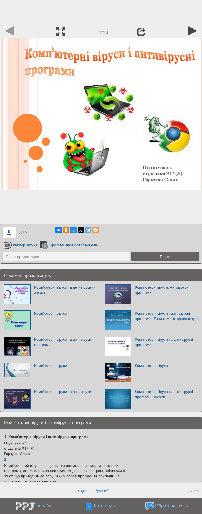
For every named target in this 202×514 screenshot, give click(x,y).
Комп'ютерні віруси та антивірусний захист (64, 289)
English (83, 490)
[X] (81, 230)
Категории (104, 505)
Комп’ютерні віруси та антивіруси (62, 391)
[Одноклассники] (66, 230)
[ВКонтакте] (58, 230)
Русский (101, 490)
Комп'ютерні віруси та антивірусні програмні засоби (164, 394)
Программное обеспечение (73, 244)
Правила (193, 490)
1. (5, 436)
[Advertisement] (101, 12)
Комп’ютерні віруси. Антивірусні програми (162, 289)
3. (5, 481)
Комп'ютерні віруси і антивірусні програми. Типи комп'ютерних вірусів (167, 315)
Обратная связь (171, 505)
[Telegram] (88, 230)
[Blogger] (95, 230)
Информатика (25, 244)
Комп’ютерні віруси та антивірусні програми (63, 342)
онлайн (44, 505)
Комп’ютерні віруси (151, 365)
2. (5, 459)
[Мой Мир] (73, 230)
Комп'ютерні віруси (50, 313)
